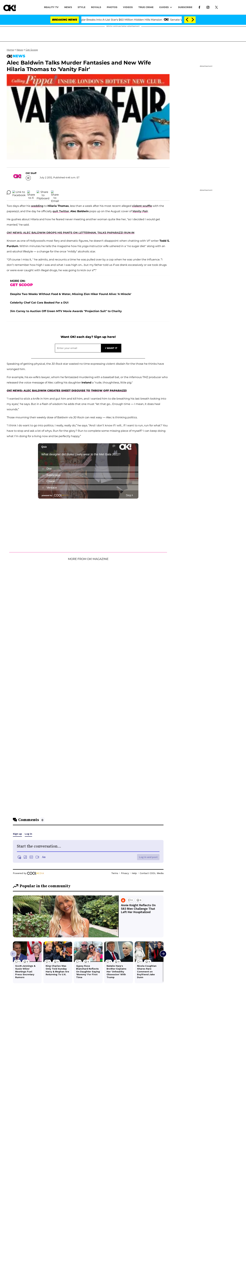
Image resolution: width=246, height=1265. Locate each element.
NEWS (68, 7)
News (20, 49)
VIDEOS (128, 7)
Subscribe (185, 7)
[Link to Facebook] (199, 7)
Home (10, 49)
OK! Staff (31, 173)
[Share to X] (31, 192)
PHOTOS (112, 7)
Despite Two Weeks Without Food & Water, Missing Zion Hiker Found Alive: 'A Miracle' (70, 294)
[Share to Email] (55, 192)
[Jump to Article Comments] (9, 192)
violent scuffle (142, 205)
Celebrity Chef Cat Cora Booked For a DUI (39, 302)
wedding (37, 205)
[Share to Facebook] (19, 192)
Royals (96, 7)
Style (81, 7)
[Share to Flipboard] (43, 192)
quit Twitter (61, 211)
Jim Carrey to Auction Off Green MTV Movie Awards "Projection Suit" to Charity (66, 311)
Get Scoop (32, 49)
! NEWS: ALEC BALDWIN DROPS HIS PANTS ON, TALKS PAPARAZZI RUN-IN (70, 232)
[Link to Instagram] (208, 7)
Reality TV (51, 7)
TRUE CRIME (145, 7)
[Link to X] (216, 7)
